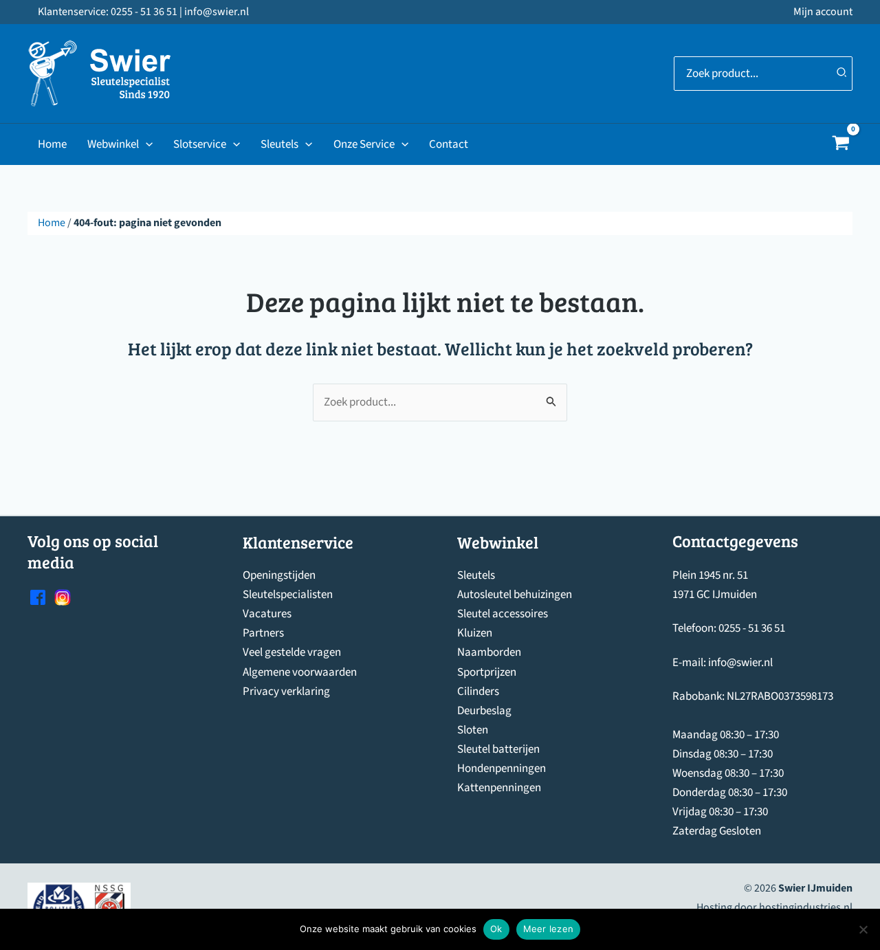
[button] (146, 144)
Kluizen (474, 633)
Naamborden (489, 652)
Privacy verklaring (286, 691)
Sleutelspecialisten (288, 594)
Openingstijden (279, 575)
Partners (263, 633)
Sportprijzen (486, 672)
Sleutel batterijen (498, 749)
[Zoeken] (842, 73)
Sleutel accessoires (502, 614)
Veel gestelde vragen (292, 652)
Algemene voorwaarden (300, 672)
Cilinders (478, 691)
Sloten (472, 730)
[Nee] (863, 929)
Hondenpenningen (501, 768)
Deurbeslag (484, 711)
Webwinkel (113, 144)
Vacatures (267, 614)
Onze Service (364, 144)
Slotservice (199, 144)
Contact (448, 144)
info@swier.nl (740, 662)
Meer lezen (548, 928)
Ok (496, 928)
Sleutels (279, 144)
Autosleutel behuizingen (514, 594)
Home (52, 144)
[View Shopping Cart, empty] (840, 145)
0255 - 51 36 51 (751, 628)
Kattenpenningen (499, 788)
